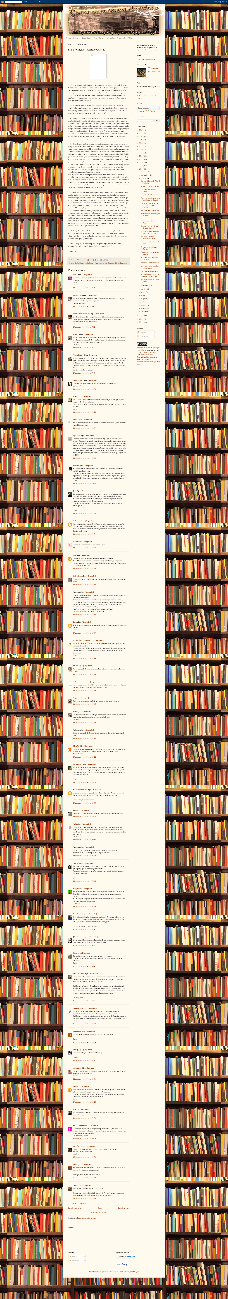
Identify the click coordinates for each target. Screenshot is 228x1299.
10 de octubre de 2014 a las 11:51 (84, 534)
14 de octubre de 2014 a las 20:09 (84, 1139)
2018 (141, 156)
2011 (141, 322)
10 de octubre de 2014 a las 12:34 (84, 548)
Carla (75, 953)
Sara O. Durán (78, 1125)
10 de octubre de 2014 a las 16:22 (84, 757)
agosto (143, 289)
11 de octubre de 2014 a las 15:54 (84, 1042)
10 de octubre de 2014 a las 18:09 (84, 782)
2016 (141, 162)
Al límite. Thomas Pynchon (150, 186)
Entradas (142, 332)
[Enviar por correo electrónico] (98, 260)
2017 (141, 159)
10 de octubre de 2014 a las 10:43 (84, 458)
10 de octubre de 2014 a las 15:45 (84, 704)
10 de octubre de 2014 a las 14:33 (84, 690)
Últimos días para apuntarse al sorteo (150, 253)
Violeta (75, 665)
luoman (115, 1272)
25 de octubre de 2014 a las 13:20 (84, 1178)
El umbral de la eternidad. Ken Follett (149, 258)
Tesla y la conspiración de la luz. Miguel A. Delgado (150, 199)
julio (143, 292)
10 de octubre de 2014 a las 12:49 (84, 568)
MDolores (76, 334)
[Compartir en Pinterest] (107, 260)
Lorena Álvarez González (82, 640)
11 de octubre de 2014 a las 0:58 (84, 929)
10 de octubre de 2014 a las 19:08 (84, 817)
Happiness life (78, 698)
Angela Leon (77, 863)
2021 (141, 146)
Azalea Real (77, 1031)
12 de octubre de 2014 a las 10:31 (84, 1079)
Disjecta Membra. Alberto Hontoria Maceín (149, 227)
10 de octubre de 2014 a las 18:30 (84, 803)
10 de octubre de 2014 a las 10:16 (84, 412)
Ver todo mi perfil (154, 72)
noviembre (145, 175)
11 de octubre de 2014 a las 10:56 (84, 1001)
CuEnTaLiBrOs (78, 1008)
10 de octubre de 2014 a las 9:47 (84, 373)
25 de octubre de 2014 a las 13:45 (84, 1198)
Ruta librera (98, 38)
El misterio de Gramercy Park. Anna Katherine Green (149, 221)
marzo (143, 305)
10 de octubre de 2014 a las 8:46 (84, 306)
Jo (74, 810)
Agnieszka (76, 435)
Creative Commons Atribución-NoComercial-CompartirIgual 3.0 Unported (146, 354)
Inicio (100, 1208)
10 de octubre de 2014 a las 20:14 (84, 840)
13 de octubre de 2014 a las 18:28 (84, 1102)
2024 (141, 136)
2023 (141, 140)
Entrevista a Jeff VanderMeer (150, 210)
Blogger (135, 1272)
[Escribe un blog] (101, 260)
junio (143, 295)
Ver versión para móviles (98, 1212)
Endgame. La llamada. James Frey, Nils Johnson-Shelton (150, 205)
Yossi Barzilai (78, 914)
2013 (141, 315)
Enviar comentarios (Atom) (86, 1218)
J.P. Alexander (78, 937)
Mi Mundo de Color (80, 789)
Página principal (72, 38)
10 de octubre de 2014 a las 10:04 (84, 389)
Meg (74, 1109)
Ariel (75, 1164)
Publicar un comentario (78, 1203)
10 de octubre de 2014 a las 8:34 (84, 288)
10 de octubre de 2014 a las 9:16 (84, 348)
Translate (153, 111)
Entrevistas (86, 38)
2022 (141, 143)
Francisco (76, 465)
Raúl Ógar (77, 1146)
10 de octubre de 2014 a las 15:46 (84, 722)
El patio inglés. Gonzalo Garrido (149, 248)
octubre (144, 178)
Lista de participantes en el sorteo (150, 243)
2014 (141, 169)
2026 (141, 130)
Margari (76, 888)
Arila (75, 824)
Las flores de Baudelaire (107, 263)
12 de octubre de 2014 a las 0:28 (84, 1060)
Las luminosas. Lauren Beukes (148, 190)
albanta (75, 419)
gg (74, 1086)
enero (143, 311)
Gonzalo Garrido (94, 263)
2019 (141, 153)
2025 (141, 133)
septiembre (145, 286)
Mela (75, 396)
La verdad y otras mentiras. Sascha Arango (150, 267)
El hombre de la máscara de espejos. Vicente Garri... (150, 275)
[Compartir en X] (103, 260)
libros (117, 263)
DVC (74, 555)
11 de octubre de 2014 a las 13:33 (84, 1024)
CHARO (76, 746)
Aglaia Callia (77, 764)
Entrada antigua (123, 1208)
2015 (141, 166)
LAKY (75, 274)
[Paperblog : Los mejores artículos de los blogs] (122, 1266)
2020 (141, 149)
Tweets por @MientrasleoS (146, 59)
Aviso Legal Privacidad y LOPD (119, 38)
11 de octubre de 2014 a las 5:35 (84, 945)
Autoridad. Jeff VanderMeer (150, 263)
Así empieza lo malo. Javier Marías (150, 280)
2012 (141, 319)
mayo (143, 298)
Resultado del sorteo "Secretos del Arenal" (149, 237)
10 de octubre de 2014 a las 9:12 (84, 327)
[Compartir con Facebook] (105, 260)
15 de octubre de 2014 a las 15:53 (84, 1157)
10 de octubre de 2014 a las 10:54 (84, 483)
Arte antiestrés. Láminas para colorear (150, 214)
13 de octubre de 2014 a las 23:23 (84, 1118)
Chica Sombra (78, 380)
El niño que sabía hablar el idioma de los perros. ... (150, 232)
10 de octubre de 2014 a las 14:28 (84, 674)
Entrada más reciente (75, 1208)
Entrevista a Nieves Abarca (150, 271)
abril (143, 302)
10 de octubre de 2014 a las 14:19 (84, 658)
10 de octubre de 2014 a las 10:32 (84, 428)
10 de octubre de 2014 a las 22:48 (84, 881)
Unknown (76, 521)
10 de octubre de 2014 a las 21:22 (84, 856)
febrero (144, 308)
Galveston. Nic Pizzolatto (149, 195)
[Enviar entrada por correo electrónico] (94, 260)
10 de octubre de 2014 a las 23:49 (84, 906)
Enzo (75, 711)
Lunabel (76, 541)
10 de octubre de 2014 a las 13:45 (84, 633)
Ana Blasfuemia (78, 973)
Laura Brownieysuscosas (81, 313)
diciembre (144, 172)
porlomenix (77, 1068)
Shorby (75, 1049)
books (77, 263)
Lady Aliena (77, 576)
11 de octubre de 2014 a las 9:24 (84, 966)
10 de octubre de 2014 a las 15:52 (84, 738)
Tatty (75, 622)
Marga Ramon (78, 355)
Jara (74, 491)
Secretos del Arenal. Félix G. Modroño (150, 182)
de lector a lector (79, 682)
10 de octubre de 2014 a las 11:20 (84, 513)
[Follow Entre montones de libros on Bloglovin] (126, 1258)
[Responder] (87, 274)
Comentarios (143, 336)
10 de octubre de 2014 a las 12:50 (84, 584)
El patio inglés (83, 263)
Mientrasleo (123, 263)
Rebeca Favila (78, 295)
